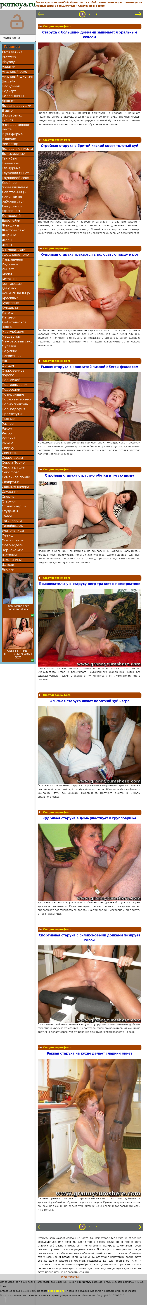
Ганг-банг (10, 158)
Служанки (10, 491)
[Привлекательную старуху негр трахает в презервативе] (89, 627)
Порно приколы (15, 404)
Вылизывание (13, 153)
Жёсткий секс (13, 230)
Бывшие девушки (16, 105)
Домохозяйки (13, 215)
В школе (9, 139)
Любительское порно (14, 324)
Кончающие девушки (12, 286)
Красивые (10, 298)
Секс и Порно (13, 462)
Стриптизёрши (14, 506)
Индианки (10, 264)
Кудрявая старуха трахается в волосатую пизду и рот (90, 254)
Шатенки (9, 555)
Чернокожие (12, 550)
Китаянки (9, 279)
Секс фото (11, 472)
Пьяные (8, 419)
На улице (9, 351)
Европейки (11, 220)
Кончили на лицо (16, 293)
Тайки (7, 516)
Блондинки (11, 86)
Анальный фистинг (17, 76)
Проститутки (12, 414)
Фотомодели (12, 545)
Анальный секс (14, 71)
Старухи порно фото (56, 26)
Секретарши (12, 457)
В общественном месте (16, 127)
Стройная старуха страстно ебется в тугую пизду (89, 475)
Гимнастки (10, 163)
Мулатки (9, 346)
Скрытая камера (15, 487)
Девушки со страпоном (12, 208)
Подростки (11, 389)
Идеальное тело (15, 254)
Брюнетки (10, 101)
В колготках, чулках (12, 118)
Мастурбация (13, 331)
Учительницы (13, 530)
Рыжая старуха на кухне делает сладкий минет (89, 1053)
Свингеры (10, 453)
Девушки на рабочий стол (13, 199)
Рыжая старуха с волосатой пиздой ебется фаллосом (89, 367)
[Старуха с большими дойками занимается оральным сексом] (89, 76)
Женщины (10, 225)
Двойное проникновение (15, 185)
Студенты (10, 511)
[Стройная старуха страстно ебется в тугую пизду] (89, 515)
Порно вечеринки (17, 399)
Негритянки (12, 356)
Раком (7, 428)
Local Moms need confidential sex (18, 607)
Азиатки (8, 67)
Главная (12, 46)
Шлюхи (8, 564)
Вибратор (10, 144)
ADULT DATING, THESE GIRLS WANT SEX (18, 654)
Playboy (8, 62)
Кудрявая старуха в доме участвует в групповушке (89, 818)
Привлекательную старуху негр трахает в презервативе (89, 584)
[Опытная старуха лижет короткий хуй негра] (89, 745)
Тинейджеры (12, 525)
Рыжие (7, 443)
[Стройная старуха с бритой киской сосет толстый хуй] (89, 185)
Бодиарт (9, 91)
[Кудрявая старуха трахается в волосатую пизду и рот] (89, 294)
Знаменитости (13, 249)
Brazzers (9, 57)
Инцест (8, 269)
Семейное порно (16, 477)
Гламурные (11, 168)
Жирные (9, 235)
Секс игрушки (13, 467)
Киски (7, 274)
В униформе (12, 134)
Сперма (8, 496)
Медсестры (11, 336)
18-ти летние (12, 52)
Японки (8, 569)
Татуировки (12, 521)
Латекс (7, 312)
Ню (4, 361)
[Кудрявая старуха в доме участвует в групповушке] (89, 862)
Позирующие (13, 394)
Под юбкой (11, 380)
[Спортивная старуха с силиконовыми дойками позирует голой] (89, 984)
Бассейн (9, 81)
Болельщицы (13, 96)
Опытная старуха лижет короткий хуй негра (89, 701)
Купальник (11, 307)
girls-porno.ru (56, 1291)
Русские (8, 438)
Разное (8, 423)
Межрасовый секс (17, 341)
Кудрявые (10, 303)
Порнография (13, 409)
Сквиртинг (10, 482)
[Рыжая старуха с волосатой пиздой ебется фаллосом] (89, 406)
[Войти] (17, 21)
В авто (7, 110)
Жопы (7, 240)
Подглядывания (15, 385)
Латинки (9, 317)
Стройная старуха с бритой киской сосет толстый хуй (89, 145)
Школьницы (12, 560)
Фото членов (13, 540)
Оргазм (8, 365)
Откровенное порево (13, 373)
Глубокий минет (15, 173)
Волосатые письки (17, 148)
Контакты (70, 1277)
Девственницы (14, 192)
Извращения (12, 259)
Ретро (7, 433)
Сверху (8, 448)
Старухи (9, 501)
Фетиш (7, 535)
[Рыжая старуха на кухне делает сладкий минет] (89, 1128)
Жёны (7, 245)
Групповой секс (15, 178)
